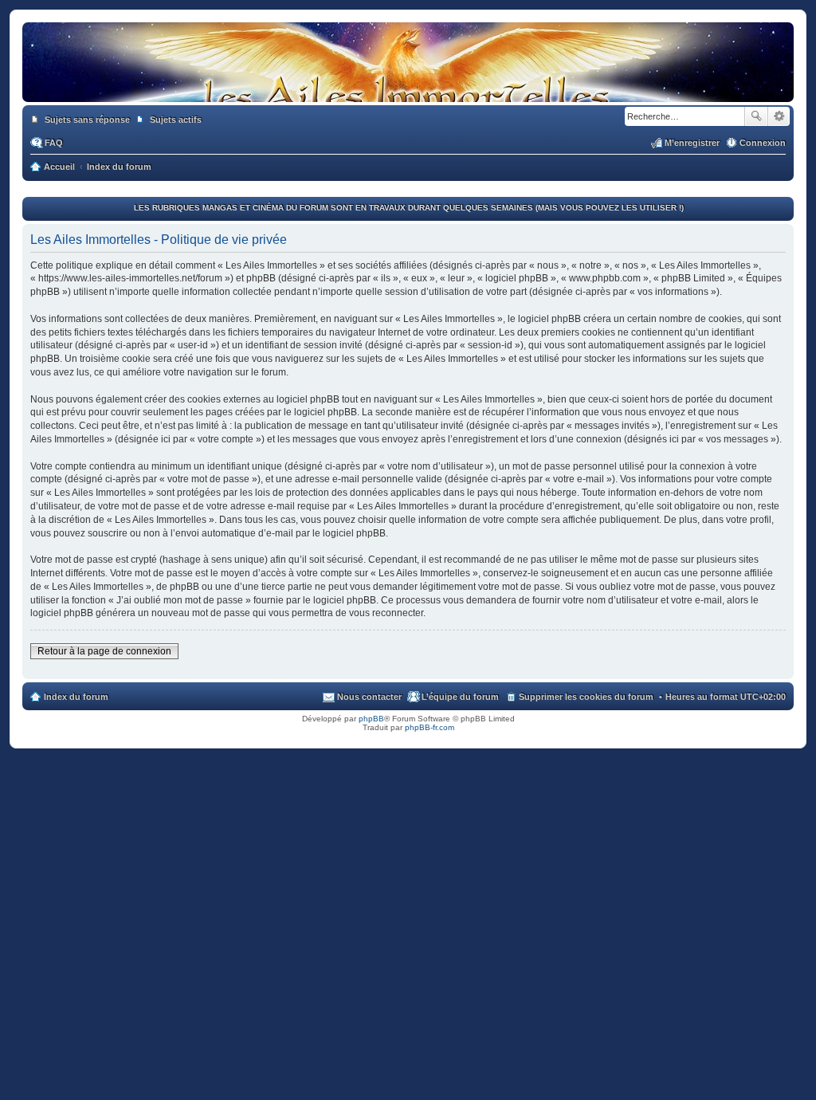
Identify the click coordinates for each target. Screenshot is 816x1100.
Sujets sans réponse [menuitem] (87, 119)
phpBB (371, 718)
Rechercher (756, 116)
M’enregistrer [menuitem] (692, 142)
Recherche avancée (779, 116)
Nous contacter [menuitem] (369, 696)
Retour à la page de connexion (104, 651)
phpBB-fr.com (429, 727)
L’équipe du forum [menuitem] (460, 696)
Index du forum (76, 696)
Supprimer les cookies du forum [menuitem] (586, 696)
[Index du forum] (408, 86)
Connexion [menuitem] (763, 142)
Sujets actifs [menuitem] (176, 119)
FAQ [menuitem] (54, 142)
